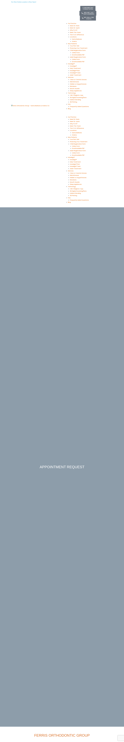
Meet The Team (75, 32)
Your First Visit (74, 46)
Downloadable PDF (78, 55)
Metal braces (74, 82)
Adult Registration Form (78, 57)
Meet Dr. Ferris (74, 26)
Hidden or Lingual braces (78, 84)
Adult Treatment (75, 75)
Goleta (74, 41)
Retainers (73, 86)
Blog (69, 109)
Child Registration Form (78, 50)
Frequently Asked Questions (79, 106)
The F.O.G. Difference (77, 35)
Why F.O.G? (73, 30)
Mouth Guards (75, 88)
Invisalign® (73, 66)
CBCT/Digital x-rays (76, 95)
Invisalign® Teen (75, 73)
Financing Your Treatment (78, 48)
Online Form (76, 53)
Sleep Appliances (76, 91)
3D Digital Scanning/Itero (78, 97)
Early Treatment (75, 68)
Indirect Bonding (75, 100)
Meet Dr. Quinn (75, 28)
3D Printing (73, 102)
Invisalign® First (75, 71)
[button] (88, 114)
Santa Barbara (77, 39)
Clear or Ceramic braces (78, 80)
